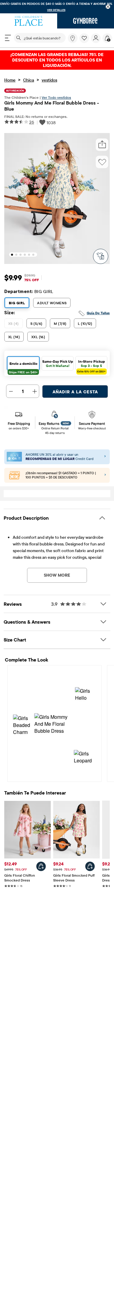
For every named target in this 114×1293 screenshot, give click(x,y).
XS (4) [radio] (13, 323)
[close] (108, 7)
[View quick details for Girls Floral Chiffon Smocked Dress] (41, 866)
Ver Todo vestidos (56, 97)
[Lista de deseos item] (85, 41)
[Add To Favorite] (102, 162)
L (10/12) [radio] (85, 323)
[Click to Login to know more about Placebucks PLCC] (105, 475)
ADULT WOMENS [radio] (52, 303)
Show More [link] (57, 575)
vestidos (49, 80)
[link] (73, 38)
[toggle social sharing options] (102, 144)
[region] (57, 6)
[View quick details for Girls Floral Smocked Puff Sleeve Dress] (90, 866)
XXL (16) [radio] (38, 337)
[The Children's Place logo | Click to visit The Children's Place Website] (28, 20)
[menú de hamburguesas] (8, 38)
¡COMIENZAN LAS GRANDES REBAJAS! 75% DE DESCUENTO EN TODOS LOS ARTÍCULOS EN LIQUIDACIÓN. (57, 60)
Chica (28, 80)
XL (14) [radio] (14, 337)
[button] (84, 38)
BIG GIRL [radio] (17, 303)
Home (10, 80)
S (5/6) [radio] (36, 323)
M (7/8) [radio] (60, 323)
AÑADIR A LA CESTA (75, 392)
